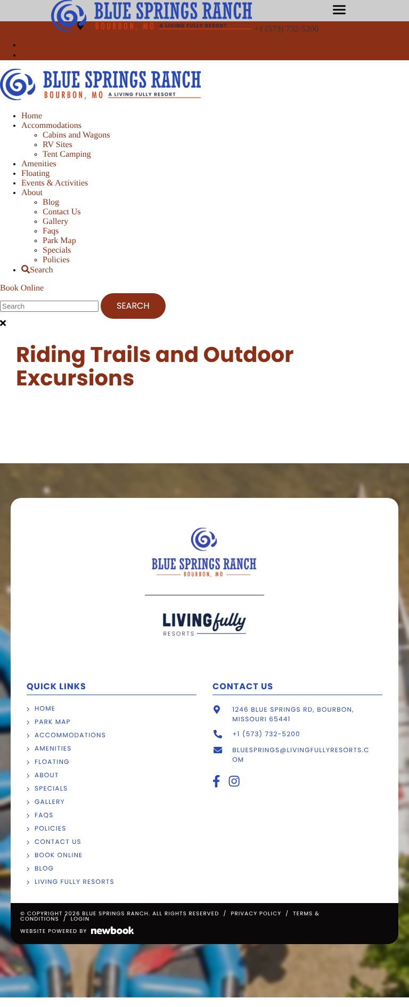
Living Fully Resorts (74, 882)
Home (31, 115)
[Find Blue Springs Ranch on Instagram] (25, 55)
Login (80, 919)
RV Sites (57, 144)
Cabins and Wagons (76, 135)
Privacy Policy (256, 913)
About (32, 192)
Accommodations (51, 125)
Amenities (38, 163)
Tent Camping (67, 154)
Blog (51, 202)
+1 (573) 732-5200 (287, 29)
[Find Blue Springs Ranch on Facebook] (24, 45)
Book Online (22, 288)
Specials (57, 250)
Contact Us (62, 211)
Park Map (59, 240)
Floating (35, 173)
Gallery (55, 221)
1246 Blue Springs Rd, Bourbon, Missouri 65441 (293, 714)
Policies (56, 259)
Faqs (51, 231)
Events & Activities (54, 183)
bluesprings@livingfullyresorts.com (300, 755)
